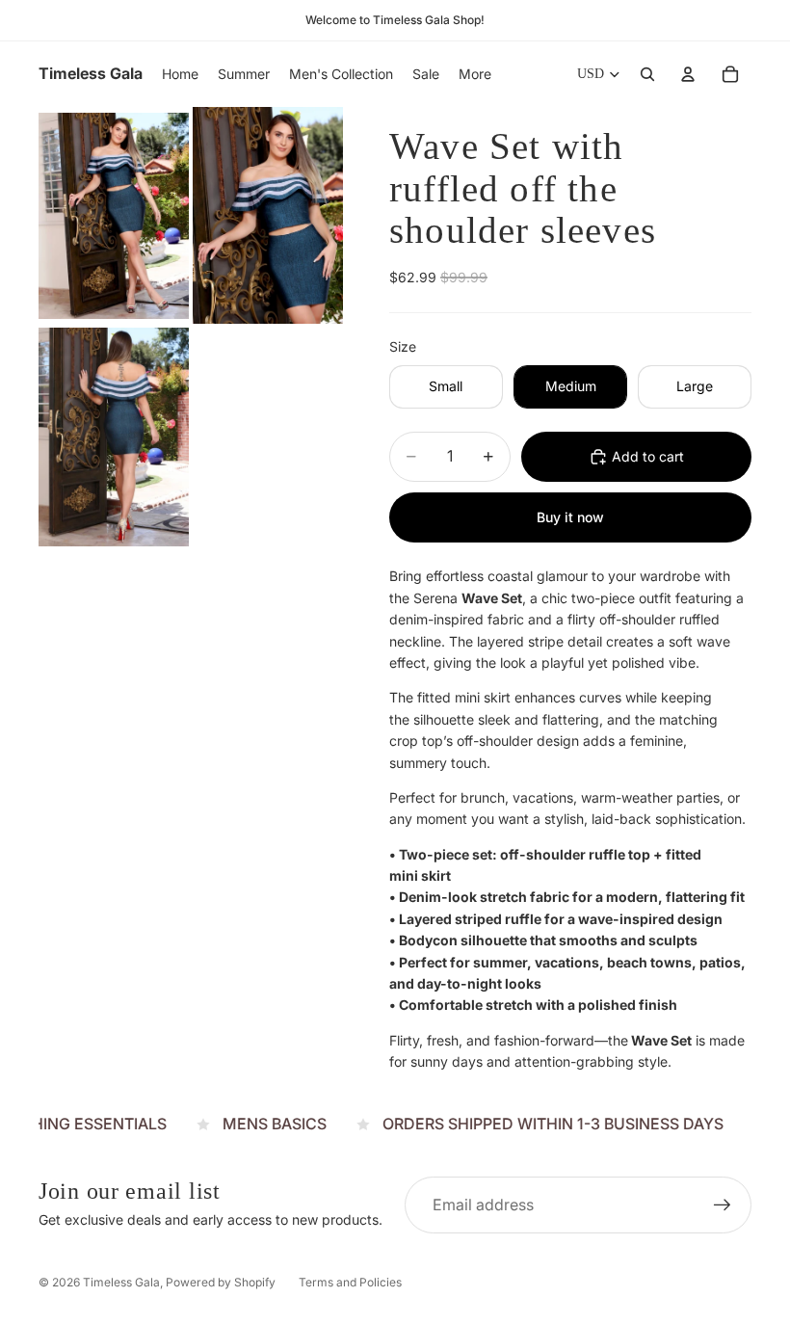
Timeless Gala (121, 1282)
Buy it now (570, 517)
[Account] (688, 74)
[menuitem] (475, 74)
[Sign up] (722, 1205)
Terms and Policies (350, 1282)
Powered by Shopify (221, 1282)
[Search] (647, 74)
